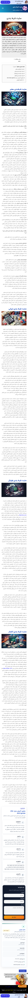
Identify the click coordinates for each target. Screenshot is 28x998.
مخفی (15, 66)
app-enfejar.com (7, 668)
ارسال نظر (14, 917)
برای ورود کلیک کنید (5, 995)
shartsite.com (23, 515)
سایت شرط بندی (17, 7)
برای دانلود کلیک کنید (5, 2)
